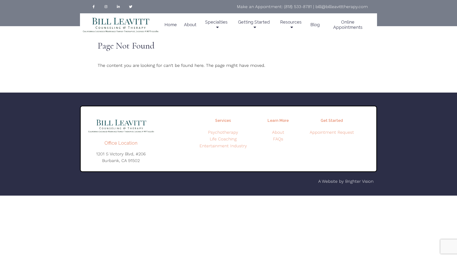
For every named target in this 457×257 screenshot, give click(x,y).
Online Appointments (348, 25)
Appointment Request (332, 132)
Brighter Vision (359, 181)
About (190, 24)
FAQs (278, 138)
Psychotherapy (223, 132)
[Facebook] (93, 6)
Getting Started (254, 22)
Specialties (216, 22)
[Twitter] (130, 6)
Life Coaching (223, 138)
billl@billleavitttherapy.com (341, 6)
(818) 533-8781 (298, 6)
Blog (315, 24)
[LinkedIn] (118, 6)
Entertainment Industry (223, 145)
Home (170, 24)
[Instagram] (106, 6)
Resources (291, 22)
